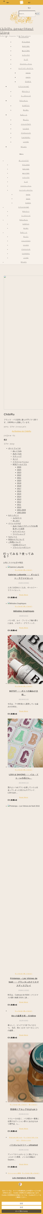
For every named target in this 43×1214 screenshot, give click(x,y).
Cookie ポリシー (19, 545)
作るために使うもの (15, 1137)
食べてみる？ (33, 1104)
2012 (19, 502)
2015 (19, 494)
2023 (19, 472)
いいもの (26, 129)
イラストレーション (26, 64)
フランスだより (26, 124)
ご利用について (14, 542)
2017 (19, 488)
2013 (19, 499)
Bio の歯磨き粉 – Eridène (23, 1016)
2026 (28, 73)
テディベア (26, 55)
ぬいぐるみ (26, 51)
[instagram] (29, 2)
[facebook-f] (28, 2)
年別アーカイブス (20, 464)
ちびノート (23, 115)
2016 (19, 491)
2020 (19, 480)
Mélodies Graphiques (23, 611)
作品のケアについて (16, 539)
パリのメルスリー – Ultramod (24, 1145)
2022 (19, 475)
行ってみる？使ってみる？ (23, 570)
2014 (19, 497)
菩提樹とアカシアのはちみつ (23, 1109)
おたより (24, 147)
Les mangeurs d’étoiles (23, 1178)
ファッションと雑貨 (14, 1173)
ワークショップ (26, 96)
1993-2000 (21, 513)
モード (26, 59)
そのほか (28, 82)
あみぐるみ (26, 46)
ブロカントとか (26, 133)
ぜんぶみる (26, 42)
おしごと (26, 120)
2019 (19, 483)
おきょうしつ (26, 91)
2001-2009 (21, 510)
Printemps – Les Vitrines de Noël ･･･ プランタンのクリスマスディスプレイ (24, 982)
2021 (19, 478)
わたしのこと (24, 101)
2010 (19, 507)
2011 (19, 505)
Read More (23, 595)
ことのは (26, 142)
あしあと (26, 110)
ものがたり (26, 106)
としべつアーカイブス (26, 68)
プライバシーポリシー (22, 547)
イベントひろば (23, 86)
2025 (28, 77)
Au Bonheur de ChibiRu (21, 431)
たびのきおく (26, 137)
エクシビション (19, 531)
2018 (19, 486)
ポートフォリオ (24, 37)
